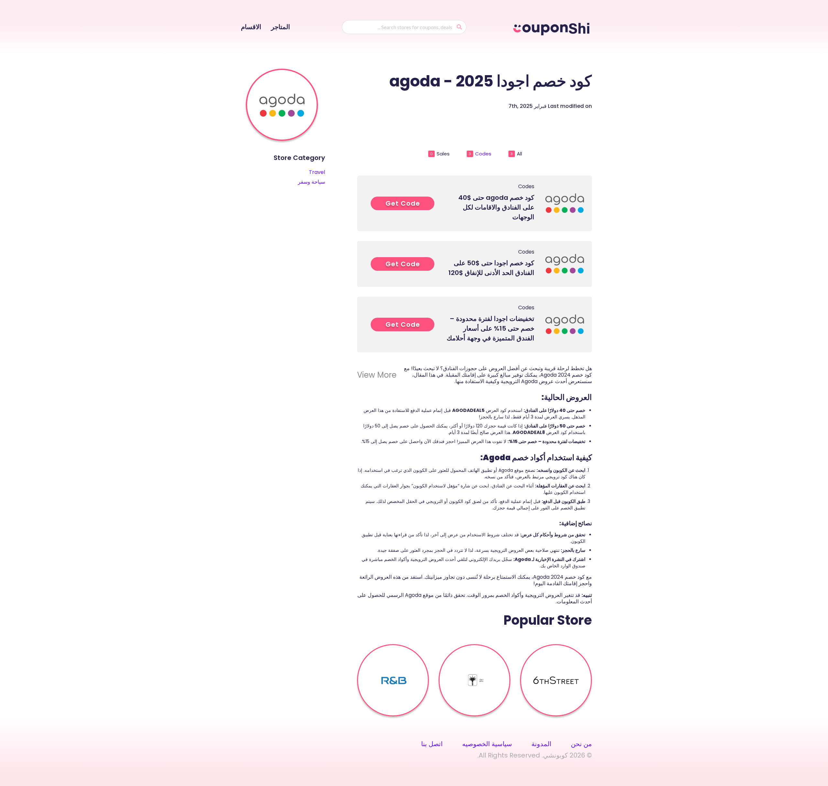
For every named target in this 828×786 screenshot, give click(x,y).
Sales (440, 153)
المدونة (541, 743)
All (516, 153)
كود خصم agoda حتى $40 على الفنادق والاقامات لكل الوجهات (496, 207)
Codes (480, 153)
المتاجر (280, 26)
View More (377, 375)
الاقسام (251, 26)
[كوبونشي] (552, 28)
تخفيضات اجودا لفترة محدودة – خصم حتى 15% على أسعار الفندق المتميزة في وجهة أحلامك (490, 328)
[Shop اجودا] (282, 105)
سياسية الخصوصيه (487, 743)
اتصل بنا (432, 743)
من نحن (581, 743)
